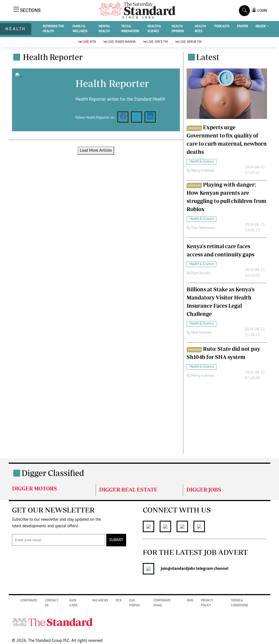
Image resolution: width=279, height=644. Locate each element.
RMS (190, 600)
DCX (119, 600)
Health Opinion (178, 29)
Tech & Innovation (130, 29)
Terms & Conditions (239, 603)
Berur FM (191, 42)
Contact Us (51, 603)
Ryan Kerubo (200, 273)
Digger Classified (53, 473)
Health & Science (154, 29)
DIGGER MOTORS (34, 488)
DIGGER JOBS (203, 489)
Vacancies (100, 600)
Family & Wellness (79, 29)
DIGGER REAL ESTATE (128, 489)
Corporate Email (162, 603)
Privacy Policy (207, 603)
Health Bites (200, 29)
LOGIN (261, 10)
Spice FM (157, 42)
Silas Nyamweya (203, 228)
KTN (89, 42)
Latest (207, 57)
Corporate (28, 600)
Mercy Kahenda (202, 171)
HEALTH (15, 28)
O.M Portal (134, 603)
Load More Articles (96, 150)
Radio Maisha (122, 42)
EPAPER (242, 26)
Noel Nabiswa (201, 333)
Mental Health (104, 29)
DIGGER (261, 26)
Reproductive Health (53, 29)
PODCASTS (221, 26)
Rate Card (73, 603)
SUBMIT (116, 540)
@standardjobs (181, 569)
